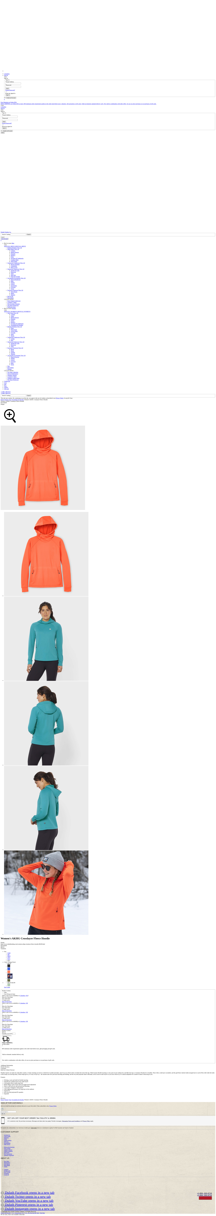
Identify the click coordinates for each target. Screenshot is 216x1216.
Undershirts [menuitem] (14, 266)
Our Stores (7, 1164)
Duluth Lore (7, 1170)
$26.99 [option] (13, 982)
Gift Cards (6, 1152)
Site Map (42, 1213)
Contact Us (7, 1135)
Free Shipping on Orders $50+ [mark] (9, 102)
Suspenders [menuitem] (14, 285)
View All (19, 248)
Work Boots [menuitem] (14, 292)
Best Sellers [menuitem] (10, 298)
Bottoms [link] (14, 248)
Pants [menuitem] (12, 328)
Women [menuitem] (14, 308)
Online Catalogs (8, 1151)
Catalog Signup (8, 1150)
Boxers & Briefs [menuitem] (15, 264)
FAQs (5, 1139)
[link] (109, 71)
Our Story (6, 1161)
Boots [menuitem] (12, 349)
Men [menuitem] (13, 243)
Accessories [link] (17, 278)
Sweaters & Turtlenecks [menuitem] (17, 258)
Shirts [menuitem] (9, 249)
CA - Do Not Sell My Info (32, 1213)
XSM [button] (8, 953)
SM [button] (8, 954)
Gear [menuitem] (5, 383)
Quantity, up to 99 (7, 1033)
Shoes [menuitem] (12, 293)
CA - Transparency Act (18, 1213)
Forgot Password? (10, 90)
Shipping (6, 1137)
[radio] (3, 992)
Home (2, 399)
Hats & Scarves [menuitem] (15, 357)
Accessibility (7, 1143)
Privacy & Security (6, 1213)
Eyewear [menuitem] (13, 287)
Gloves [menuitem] (13, 284)
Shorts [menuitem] (12, 336)
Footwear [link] (15, 290)
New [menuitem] (5, 386)
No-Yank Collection (12, 372)
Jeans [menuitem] (12, 334)
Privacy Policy (60, 398)
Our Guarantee (8, 1154)
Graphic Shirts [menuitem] (14, 260)
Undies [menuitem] (13, 339)
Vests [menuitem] (12, 273)
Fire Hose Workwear (13, 305)
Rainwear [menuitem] (13, 272)
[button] (8, 966)
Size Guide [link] (7, 987)
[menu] (108, 36)
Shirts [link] (12, 249)
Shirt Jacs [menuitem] (13, 275)
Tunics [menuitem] (12, 320)
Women (6, 399)
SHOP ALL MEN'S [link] (9, 246)
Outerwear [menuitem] (10, 269)
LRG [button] (8, 957)
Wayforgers (7, 1162)
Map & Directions (7, 1001)
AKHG (5, 1166)
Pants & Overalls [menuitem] (15, 276)
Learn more (34, 1127)
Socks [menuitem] (12, 288)
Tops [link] (11, 313)
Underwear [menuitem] (10, 263)
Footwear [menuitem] (10, 290)
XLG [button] (8, 959)
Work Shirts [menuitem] (14, 261)
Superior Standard (9, 1155)
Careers (6, 1169)
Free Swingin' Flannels (13, 304)
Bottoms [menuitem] (9, 248)
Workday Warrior (12, 375)
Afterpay (6, 1141)
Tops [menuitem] (8, 313)
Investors (6, 1173)
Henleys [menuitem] (13, 255)
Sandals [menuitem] (13, 352)
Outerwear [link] (16, 269)
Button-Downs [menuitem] (15, 252)
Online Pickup (7, 1140)
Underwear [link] (17, 263)
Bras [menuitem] (12, 340)
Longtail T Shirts (11, 302)
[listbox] (111, 963)
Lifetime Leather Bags (13, 378)
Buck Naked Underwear (14, 301)
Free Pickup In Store (9, 994)
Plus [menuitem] (8, 366)
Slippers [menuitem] (13, 295)
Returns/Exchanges (9, 1147)
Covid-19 (6, 1174)
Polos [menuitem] (12, 257)
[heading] (109, 554)
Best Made (7, 1165)
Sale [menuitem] (5, 384)
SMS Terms (7, 1144)
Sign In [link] (6, 75)
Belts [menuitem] (12, 281)
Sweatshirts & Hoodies (18, 399)
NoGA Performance (12, 373)
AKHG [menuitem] (6, 387)
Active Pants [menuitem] (14, 331)
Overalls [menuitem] (13, 332)
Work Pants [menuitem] (14, 329)
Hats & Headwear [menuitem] (15, 279)
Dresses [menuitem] (9, 369)
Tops (10, 399)
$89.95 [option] (9, 963)
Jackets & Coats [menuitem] (15, 270)
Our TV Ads (7, 1172)
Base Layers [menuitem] (14, 267)
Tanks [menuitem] (12, 316)
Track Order (7, 1136)
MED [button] (8, 956)
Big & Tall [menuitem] (10, 296)
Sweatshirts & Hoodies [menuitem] (17, 325)
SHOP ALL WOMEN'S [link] (10, 311)
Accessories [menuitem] (10, 278)
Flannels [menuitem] (13, 254)
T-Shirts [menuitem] (13, 251)
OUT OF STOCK (7, 1035)
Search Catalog (6, 234)
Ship (5, 992)
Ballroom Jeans (11, 307)
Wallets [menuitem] (13, 282)
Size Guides (7, 1148)
